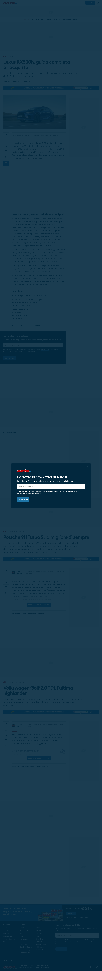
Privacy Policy (58, 491)
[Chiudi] (87, 466)
